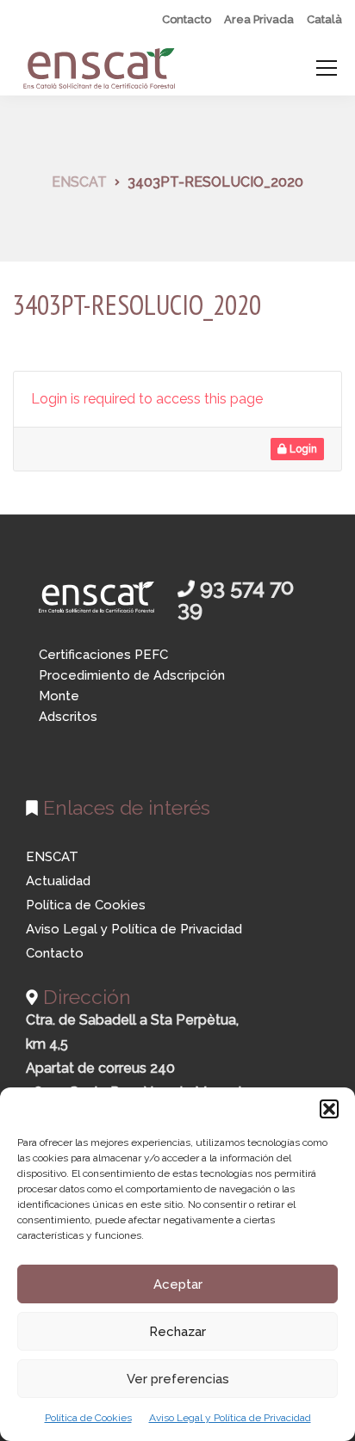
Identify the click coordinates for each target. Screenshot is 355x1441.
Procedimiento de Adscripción (132, 675)
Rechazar (177, 1331)
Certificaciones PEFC (103, 654)
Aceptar (177, 1284)
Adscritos (68, 716)
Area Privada (259, 19)
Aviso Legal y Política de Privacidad (230, 1418)
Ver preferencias (178, 1379)
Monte (59, 696)
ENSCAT (52, 857)
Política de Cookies (88, 1418)
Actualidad (58, 881)
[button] (329, 1109)
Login (302, 449)
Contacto (186, 19)
